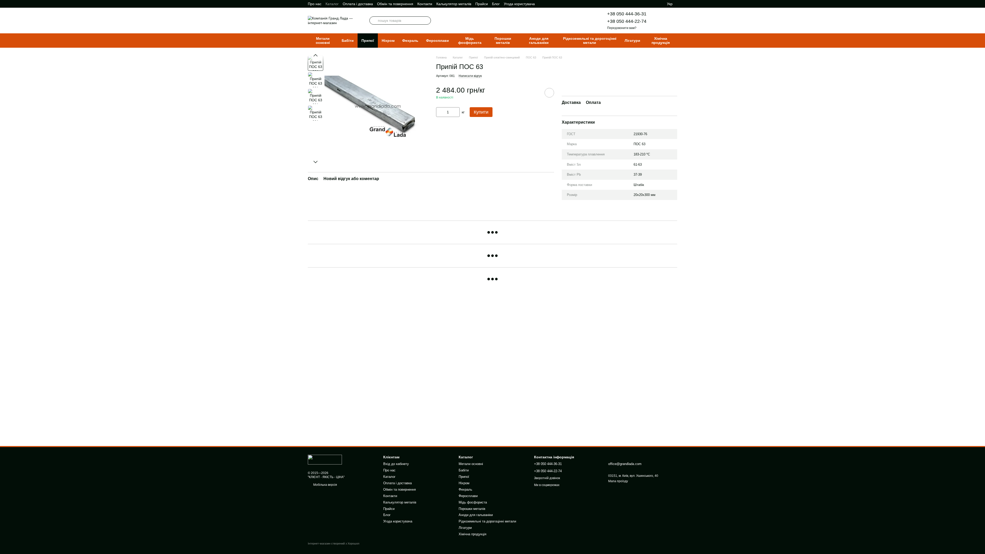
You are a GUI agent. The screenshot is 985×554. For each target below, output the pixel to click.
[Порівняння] (649, 3)
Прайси (481, 4)
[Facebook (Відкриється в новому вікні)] (633, 4)
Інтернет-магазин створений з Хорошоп (333, 543)
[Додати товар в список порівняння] (534, 92)
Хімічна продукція (661, 40)
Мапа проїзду (618, 481)
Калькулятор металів (453, 4)
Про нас (314, 4)
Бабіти (348, 40)
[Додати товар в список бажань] (549, 92)
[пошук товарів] (373, 20)
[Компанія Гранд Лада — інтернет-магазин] (325, 459)
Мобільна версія (324, 485)
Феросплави (437, 40)
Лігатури (632, 40)
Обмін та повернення (395, 4)
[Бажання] (659, 3)
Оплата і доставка (358, 4)
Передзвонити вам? (621, 28)
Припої (367, 40)
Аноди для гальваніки (539, 40)
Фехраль (410, 40)
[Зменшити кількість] (440, 112)
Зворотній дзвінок (547, 478)
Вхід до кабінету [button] (396, 464)
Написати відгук (470, 76)
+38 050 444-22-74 (626, 21)
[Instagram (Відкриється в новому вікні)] (639, 4)
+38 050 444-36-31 (626, 13)
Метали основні (323, 40)
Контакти (424, 4)
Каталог (332, 4)
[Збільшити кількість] (455, 112)
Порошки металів (503, 40)
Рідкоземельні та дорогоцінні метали (589, 40)
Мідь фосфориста (469, 40)
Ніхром (388, 40)
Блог (496, 4)
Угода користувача (519, 4)
